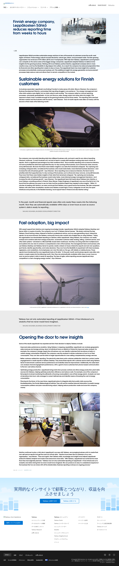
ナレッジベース (101, 520)
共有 (15, 50)
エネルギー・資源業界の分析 (25, 470)
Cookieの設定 (39, 560)
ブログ (21, 555)
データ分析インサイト (38, 526)
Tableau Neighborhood (61, 536)
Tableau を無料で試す (50, 501)
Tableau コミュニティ (61, 517)
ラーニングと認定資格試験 (104, 523)
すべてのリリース (102, 529)
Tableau (34, 517)
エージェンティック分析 (38, 520)
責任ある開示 (30, 560)
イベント (56, 542)
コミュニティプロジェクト (61, 533)
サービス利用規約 (12, 560)
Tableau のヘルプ (102, 526)
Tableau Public (58, 520)
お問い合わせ (92, 5)
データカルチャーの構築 (38, 523)
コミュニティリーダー (60, 526)
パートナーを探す (83, 520)
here (88, 307)
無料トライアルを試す (95, 10)
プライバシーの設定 (53, 560)
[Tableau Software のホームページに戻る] (10, 3)
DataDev (56, 529)
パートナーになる (83, 523)
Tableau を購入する (69, 501)
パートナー (81, 517)
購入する (110, 10)
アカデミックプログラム (61, 539)
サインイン (111, 5)
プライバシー (22, 560)
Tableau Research (37, 529)
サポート (100, 517)
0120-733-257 (102, 5)
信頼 (15, 555)
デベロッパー (29, 555)
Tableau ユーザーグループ (61, 523)
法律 (5, 560)
